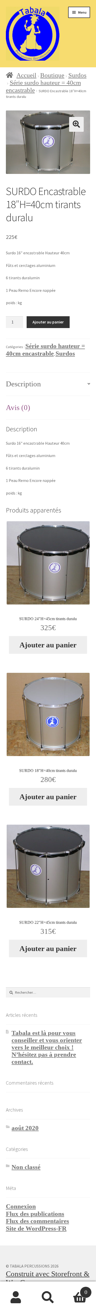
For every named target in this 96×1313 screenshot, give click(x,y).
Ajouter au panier (48, 321)
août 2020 (25, 1127)
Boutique (52, 75)
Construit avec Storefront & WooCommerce (48, 1278)
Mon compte (16, 1297)
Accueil (26, 75)
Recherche (48, 1297)
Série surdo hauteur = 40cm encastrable (45, 349)
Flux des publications (35, 1213)
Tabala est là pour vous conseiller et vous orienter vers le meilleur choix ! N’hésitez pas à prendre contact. (47, 1047)
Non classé (26, 1166)
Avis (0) (18, 407)
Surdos (77, 75)
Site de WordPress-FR (36, 1228)
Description (23, 384)
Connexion (21, 1206)
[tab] (48, 384)
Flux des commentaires (37, 1220)
